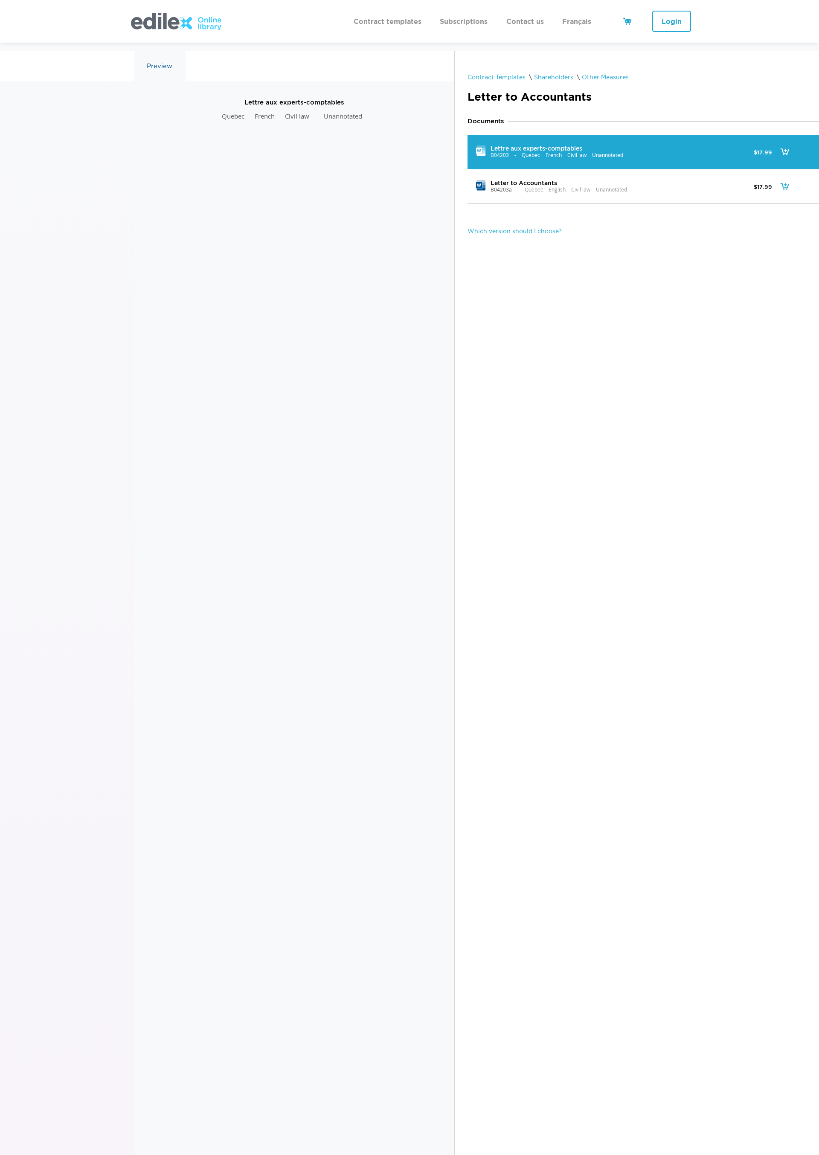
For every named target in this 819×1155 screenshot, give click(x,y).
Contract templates (387, 21)
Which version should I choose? (515, 231)
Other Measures (605, 77)
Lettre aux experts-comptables (536, 148)
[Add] (784, 151)
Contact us (525, 21)
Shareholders (553, 77)
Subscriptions (464, 21)
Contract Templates (497, 77)
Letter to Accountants (523, 183)
